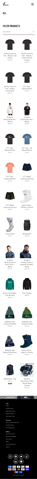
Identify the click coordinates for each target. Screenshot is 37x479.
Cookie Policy (10, 425)
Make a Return (10, 413)
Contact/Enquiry (11, 444)
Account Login (10, 433)
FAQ (7, 406)
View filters (7, 31)
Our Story (9, 439)
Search (8, 447)
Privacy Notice (10, 427)
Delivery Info (9, 408)
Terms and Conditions (12, 422)
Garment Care (10, 416)
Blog (7, 441)
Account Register (11, 436)
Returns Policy (10, 411)
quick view (10, 64)
